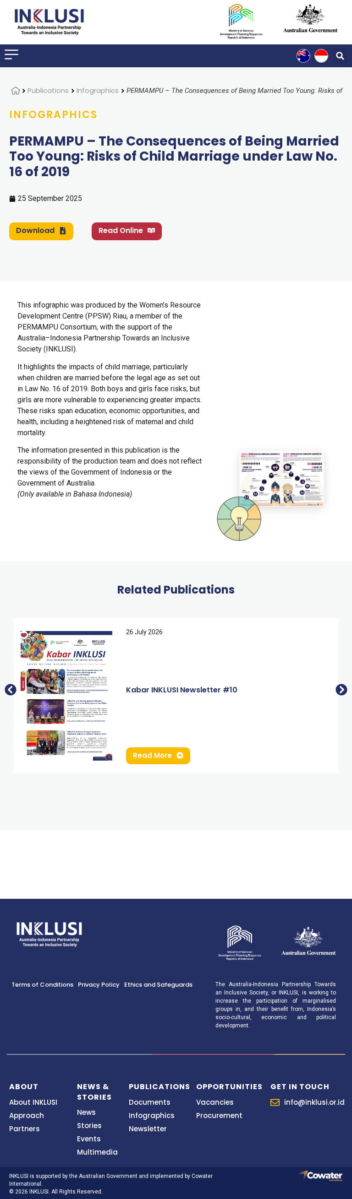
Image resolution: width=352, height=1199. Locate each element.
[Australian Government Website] (310, 18)
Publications (48, 90)
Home (15, 90)
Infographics (98, 90)
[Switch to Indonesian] (321, 56)
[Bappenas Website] (239, 942)
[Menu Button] (11, 54)
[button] (340, 56)
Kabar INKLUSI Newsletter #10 (181, 690)
